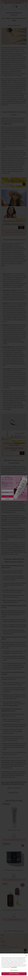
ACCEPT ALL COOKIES (14, 973)
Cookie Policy (14, 967)
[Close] (26, 955)
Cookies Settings (14, 970)
